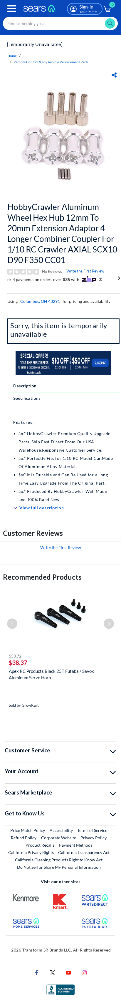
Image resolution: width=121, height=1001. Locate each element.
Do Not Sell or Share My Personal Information (59, 867)
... (24, 56)
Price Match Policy (27, 830)
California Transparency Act (84, 852)
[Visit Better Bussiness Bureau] (60, 989)
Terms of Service (92, 830)
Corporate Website (59, 837)
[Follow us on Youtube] (68, 972)
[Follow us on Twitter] (52, 972)
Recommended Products (42, 577)
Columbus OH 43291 (40, 301)
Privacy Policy (93, 837)
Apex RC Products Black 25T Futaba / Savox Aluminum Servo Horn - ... (51, 674)
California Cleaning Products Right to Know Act (58, 859)
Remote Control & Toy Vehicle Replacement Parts (51, 62)
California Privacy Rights (31, 852)
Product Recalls (40, 845)
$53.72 (15, 655)
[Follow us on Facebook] (37, 972)
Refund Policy (23, 837)
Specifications (27, 398)
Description (24, 385)
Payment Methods (75, 845)
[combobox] (60, 23)
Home (12, 56)
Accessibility (61, 830)
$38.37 (18, 662)
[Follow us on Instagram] (84, 972)
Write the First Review (85, 271)
